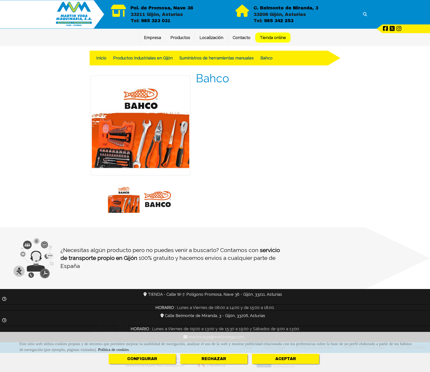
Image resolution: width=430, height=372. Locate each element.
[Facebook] (385, 29)
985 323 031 (155, 20)
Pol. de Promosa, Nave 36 (162, 7)
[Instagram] (398, 29)
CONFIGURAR (142, 359)
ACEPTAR (285, 359)
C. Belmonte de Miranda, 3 (286, 7)
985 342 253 (278, 20)
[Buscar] (365, 14)
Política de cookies (113, 349)
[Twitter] (392, 29)
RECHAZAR (214, 359)
